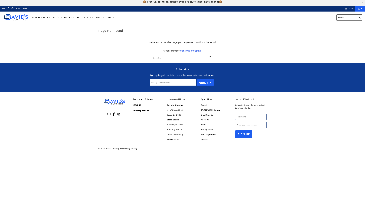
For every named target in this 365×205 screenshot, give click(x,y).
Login (350, 8)
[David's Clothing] (16, 17)
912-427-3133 (21, 8)
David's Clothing (112, 148)
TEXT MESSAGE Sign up (210, 110)
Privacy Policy (207, 129)
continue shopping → (192, 50)
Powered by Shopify (128, 148)
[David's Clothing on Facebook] (8, 8)
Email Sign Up (207, 115)
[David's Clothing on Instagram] (12, 8)
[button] (41, 17)
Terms (203, 124)
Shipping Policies (208, 134)
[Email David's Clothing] (3, 8)
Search (204, 105)
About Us (205, 120)
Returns (204, 139)
